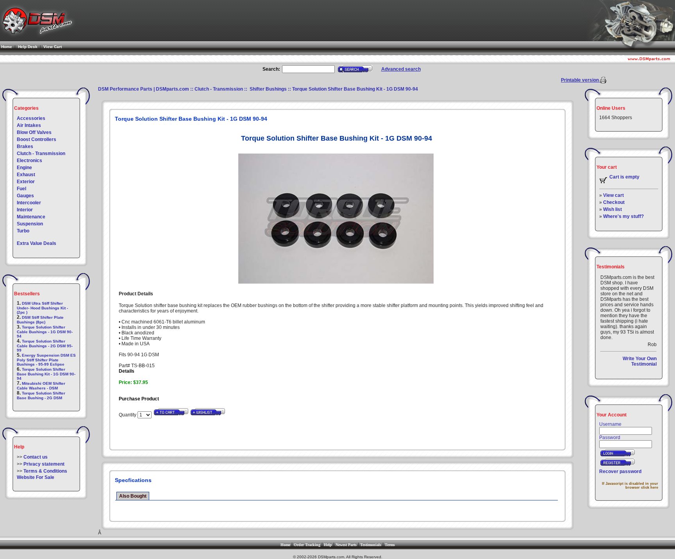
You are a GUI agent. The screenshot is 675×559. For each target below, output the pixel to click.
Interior (25, 210)
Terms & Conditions (45, 471)
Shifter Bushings (267, 89)
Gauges (25, 195)
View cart (613, 195)
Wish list (612, 209)
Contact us (35, 457)
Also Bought (132, 496)
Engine (24, 167)
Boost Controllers (36, 139)
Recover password (620, 471)
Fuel (21, 188)
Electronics (29, 160)
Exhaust (26, 174)
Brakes (25, 146)
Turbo (23, 231)
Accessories (31, 118)
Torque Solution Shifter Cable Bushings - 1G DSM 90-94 (45, 331)
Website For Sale (35, 477)
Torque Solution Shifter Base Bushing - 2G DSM (41, 395)
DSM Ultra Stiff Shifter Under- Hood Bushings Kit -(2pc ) (42, 307)
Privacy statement (43, 464)
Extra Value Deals (36, 243)
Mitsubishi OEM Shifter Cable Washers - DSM (41, 385)
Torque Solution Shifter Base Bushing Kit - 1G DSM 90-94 (46, 373)
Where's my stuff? (623, 216)
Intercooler (29, 202)
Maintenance (31, 217)
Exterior (26, 181)
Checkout (614, 202)
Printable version (580, 80)
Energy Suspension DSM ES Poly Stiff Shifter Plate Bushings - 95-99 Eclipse (46, 359)
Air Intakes (29, 125)
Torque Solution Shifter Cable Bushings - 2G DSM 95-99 (45, 345)
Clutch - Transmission (41, 153)
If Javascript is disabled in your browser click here (630, 485)
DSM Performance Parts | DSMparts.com (143, 89)
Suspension (30, 224)
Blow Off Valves (34, 132)
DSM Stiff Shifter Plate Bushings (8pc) (40, 319)
